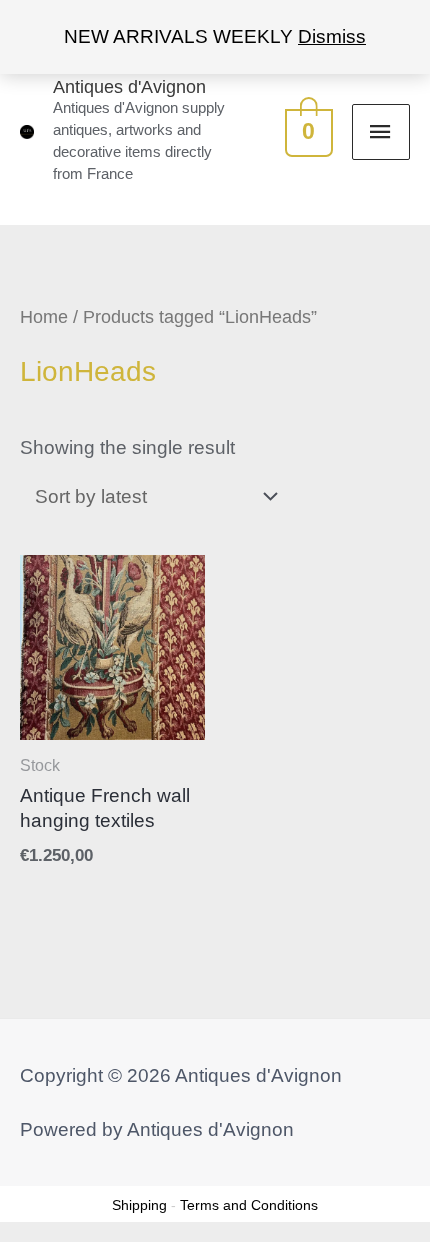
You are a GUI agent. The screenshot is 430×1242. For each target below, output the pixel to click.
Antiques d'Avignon (129, 86)
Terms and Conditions (249, 1205)
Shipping (139, 1205)
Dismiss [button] (332, 36)
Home (44, 317)
